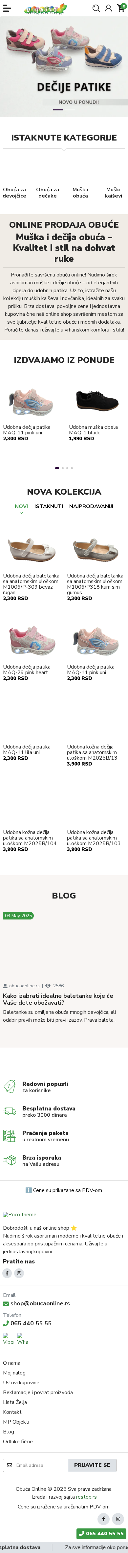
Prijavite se (92, 1465)
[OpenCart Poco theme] (47, 8)
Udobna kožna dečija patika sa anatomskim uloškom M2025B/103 (94, 838)
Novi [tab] (21, 506)
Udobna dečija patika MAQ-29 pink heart (27, 669)
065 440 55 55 (31, 1323)
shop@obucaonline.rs (40, 1303)
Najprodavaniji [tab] (91, 506)
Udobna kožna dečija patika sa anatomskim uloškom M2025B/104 (30, 838)
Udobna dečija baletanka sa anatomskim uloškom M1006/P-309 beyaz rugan (31, 584)
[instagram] (19, 1273)
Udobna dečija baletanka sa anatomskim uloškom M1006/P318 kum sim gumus (95, 584)
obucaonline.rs (24, 986)
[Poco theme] (19, 1214)
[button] (7, 8)
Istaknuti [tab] (48, 506)
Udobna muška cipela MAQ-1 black (93, 430)
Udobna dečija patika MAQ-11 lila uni (27, 749)
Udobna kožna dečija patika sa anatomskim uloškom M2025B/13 (92, 752)
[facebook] (7, 1273)
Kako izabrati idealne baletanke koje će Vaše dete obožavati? (58, 1000)
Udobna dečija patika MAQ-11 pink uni (27, 430)
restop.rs (86, 1497)
